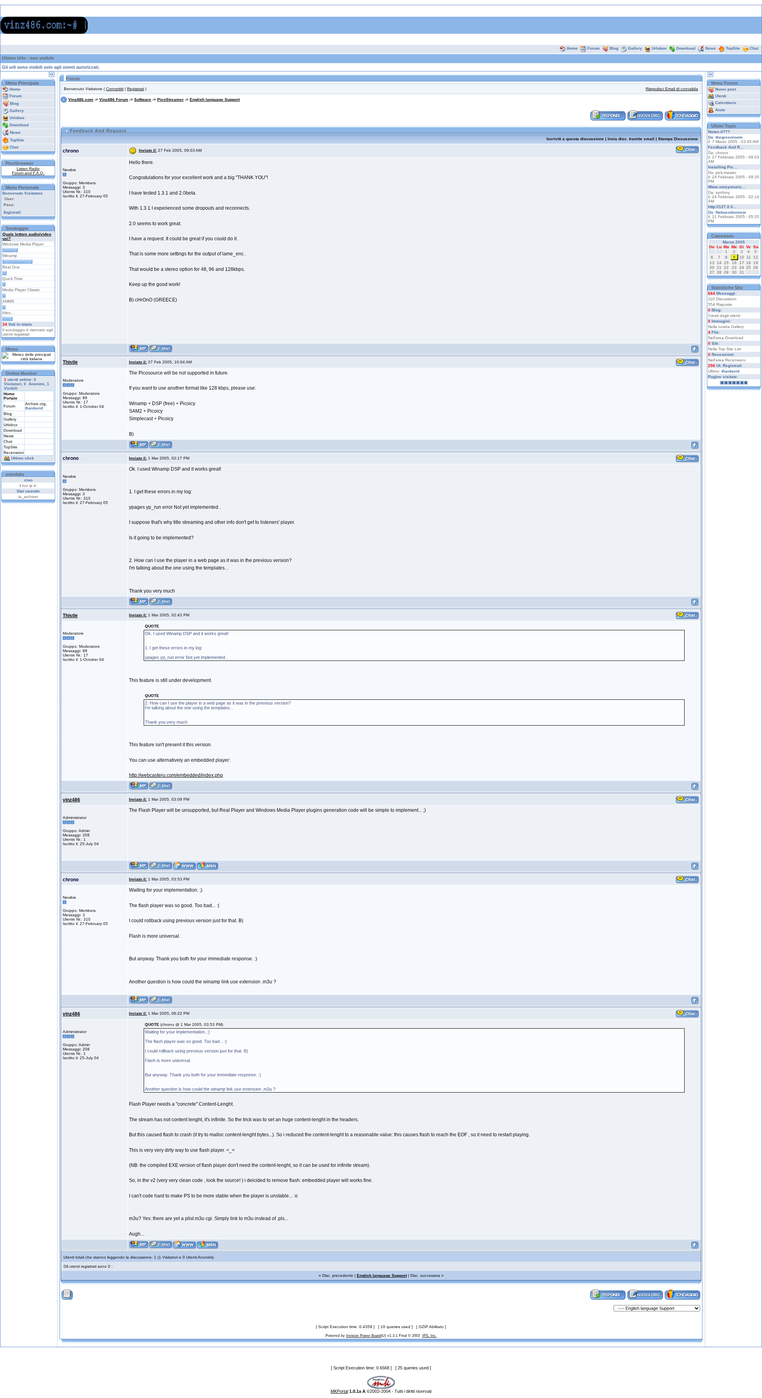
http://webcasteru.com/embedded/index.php (176, 775)
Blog (614, 48)
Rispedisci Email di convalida (672, 89)
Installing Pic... (722, 167)
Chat (754, 48)
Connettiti (114, 89)
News (710, 48)
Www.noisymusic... (726, 187)
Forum (593, 48)
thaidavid (34, 408)
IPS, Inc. (429, 1336)
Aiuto (720, 110)
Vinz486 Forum (113, 99)
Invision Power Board (363, 1336)
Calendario (725, 102)
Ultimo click (22, 458)
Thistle (70, 362)
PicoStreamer (170, 99)
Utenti (720, 96)
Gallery (635, 48)
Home (572, 48)
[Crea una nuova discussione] (645, 115)
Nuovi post (725, 89)
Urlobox (659, 48)
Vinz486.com (80, 99)
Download (685, 48)
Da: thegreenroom (725, 137)
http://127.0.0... (722, 207)
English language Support (215, 99)
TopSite (733, 48)
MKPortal (339, 1391)
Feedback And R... (725, 147)
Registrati (135, 89)
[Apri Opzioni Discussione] (67, 1294)
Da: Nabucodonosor (727, 212)
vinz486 (71, 800)
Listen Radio (28, 168)
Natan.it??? (719, 131)
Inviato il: (148, 150)
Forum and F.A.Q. (28, 173)
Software (142, 99)
